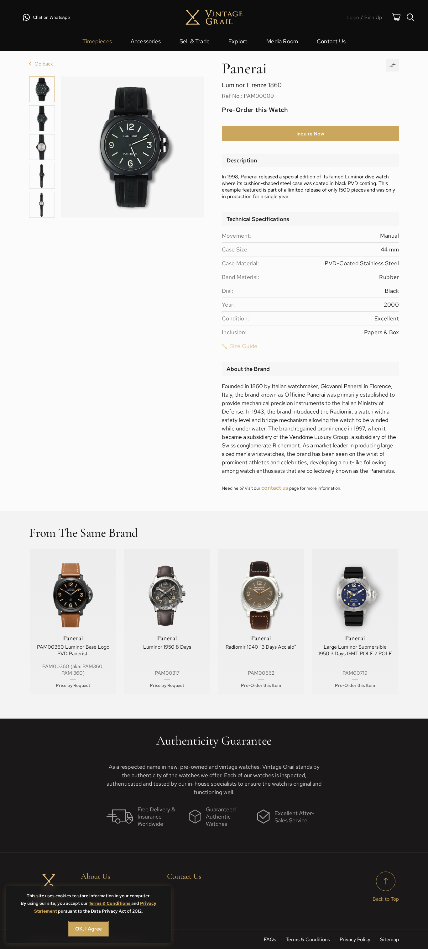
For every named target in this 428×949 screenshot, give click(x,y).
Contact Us (331, 41)
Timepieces (97, 41)
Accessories (146, 41)
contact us (274, 487)
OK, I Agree (88, 928)
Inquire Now (310, 133)
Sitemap (389, 939)
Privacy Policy (355, 939)
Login (353, 17)
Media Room (282, 41)
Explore (238, 41)
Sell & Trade (195, 41)
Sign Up (373, 17)
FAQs (270, 939)
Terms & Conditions (110, 903)
